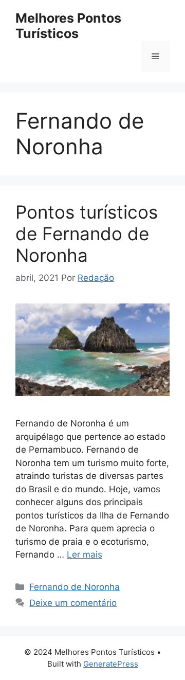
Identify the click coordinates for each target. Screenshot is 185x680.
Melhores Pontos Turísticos (68, 25)
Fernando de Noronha (74, 587)
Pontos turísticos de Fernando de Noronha (86, 233)
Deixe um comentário (73, 603)
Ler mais (84, 554)
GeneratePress (110, 664)
